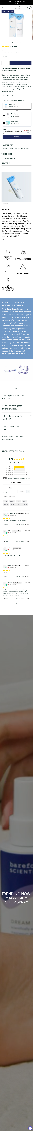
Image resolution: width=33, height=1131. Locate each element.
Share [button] (6, 524)
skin (24, 501)
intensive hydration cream (10, 53)
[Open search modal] (27, 7)
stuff (19, 504)
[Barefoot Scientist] (16, 7)
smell (12, 504)
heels (18, 501)
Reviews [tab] (6, 488)
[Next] (30, 2)
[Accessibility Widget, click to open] (30, 1128)
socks (25, 504)
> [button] (22, 603)
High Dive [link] (12, 104)
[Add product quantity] (8, 63)
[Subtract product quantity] (3, 63)
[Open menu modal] (2, 7)
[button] (26, 524)
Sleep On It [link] (14, 121)
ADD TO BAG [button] (17, 137)
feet (5, 501)
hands (6, 504)
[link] (6, 106)
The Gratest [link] (14, 114)
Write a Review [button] (17, 482)
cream (12, 501)
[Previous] (2, 2)
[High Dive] (16, 187)
